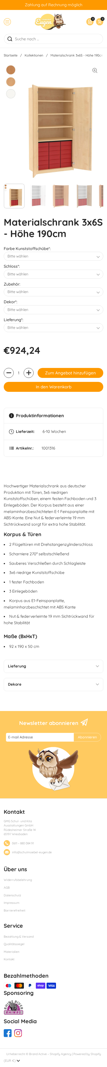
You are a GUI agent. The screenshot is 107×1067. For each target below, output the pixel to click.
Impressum (11, 903)
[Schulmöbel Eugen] (50, 22)
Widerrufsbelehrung (18, 880)
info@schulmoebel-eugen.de (32, 852)
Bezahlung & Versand (19, 936)
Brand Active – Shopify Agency (50, 1054)
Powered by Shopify (87, 1054)
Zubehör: (12, 284)
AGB (7, 887)
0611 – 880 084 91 (23, 843)
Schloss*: (12, 266)
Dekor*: (10, 301)
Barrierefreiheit (14, 910)
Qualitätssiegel (14, 944)
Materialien (11, 952)
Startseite (10, 55)
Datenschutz (12, 895)
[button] (98, 21)
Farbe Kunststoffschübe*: (27, 248)
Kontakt (9, 959)
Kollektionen (34, 55)
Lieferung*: (13, 319)
